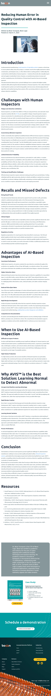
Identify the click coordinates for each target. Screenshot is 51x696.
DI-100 (17, 113)
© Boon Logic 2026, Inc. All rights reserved (33, 685)
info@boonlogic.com (43, 680)
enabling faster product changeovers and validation (30, 310)
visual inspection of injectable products (28, 67)
